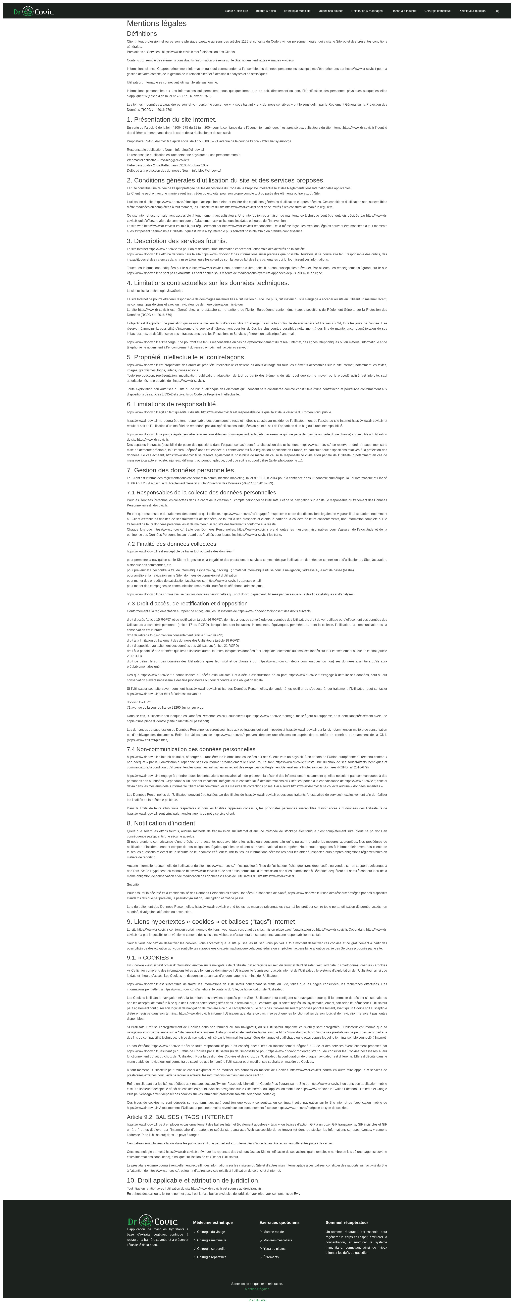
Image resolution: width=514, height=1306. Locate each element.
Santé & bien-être (236, 10)
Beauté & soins (266, 10)
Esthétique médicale (297, 10)
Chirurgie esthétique (437, 10)
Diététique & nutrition (472, 10)
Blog (496, 10)
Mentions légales (257, 1289)
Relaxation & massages (367, 10)
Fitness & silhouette (403, 10)
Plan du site (257, 1300)
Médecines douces (330, 10)
